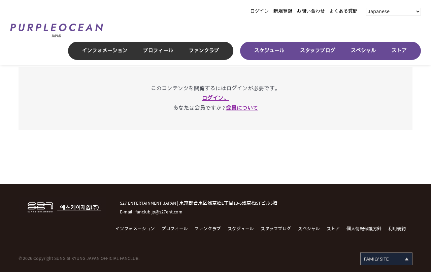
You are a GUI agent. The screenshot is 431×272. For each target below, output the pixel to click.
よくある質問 (343, 11)
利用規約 (397, 229)
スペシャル (309, 229)
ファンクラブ (208, 229)
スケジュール (241, 229)
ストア (333, 229)
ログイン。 (215, 98)
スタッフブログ (276, 229)
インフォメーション (135, 229)
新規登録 (282, 11)
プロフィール (175, 229)
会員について (242, 108)
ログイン (259, 11)
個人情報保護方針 (364, 229)
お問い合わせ (311, 11)
